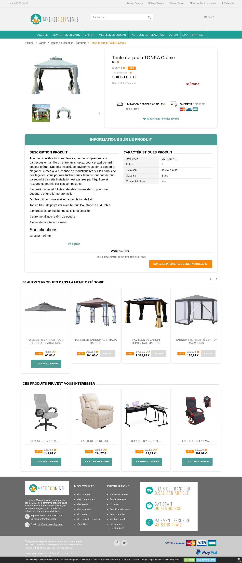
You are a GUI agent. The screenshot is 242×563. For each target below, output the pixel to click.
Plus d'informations (206, 560)
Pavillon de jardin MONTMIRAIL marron (146, 341)
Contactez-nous (118, 499)
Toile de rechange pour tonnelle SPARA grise (45, 341)
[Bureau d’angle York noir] (146, 410)
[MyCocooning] (55, 19)
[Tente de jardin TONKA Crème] (41, 113)
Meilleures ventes (119, 494)
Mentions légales (118, 519)
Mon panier (178, 3)
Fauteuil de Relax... (95, 441)
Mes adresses (84, 509)
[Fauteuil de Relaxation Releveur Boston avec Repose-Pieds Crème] (95, 410)
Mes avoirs (82, 504)
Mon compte (136, 3)
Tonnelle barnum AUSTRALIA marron (96, 341)
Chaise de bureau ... (45, 441)
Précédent (32, 109)
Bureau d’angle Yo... (146, 441)
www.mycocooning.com (37, 553)
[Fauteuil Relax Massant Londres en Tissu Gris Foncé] (196, 410)
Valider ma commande (204, 3)
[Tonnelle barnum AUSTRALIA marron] (95, 309)
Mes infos (82, 514)
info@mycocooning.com (50, 524)
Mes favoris (157, 3)
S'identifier (229, 3)
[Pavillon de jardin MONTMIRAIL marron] (146, 309)
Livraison (114, 504)
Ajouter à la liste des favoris (163, 118)
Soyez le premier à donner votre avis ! (180, 263)
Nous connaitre (117, 514)
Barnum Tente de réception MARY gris (196, 341)
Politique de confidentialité (117, 526)
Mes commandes (86, 499)
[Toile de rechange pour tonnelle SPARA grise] (45, 309)
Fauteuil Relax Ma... (196, 441)
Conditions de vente (120, 509)
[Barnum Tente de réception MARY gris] (196, 309)
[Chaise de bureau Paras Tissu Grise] (45, 410)
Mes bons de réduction (89, 519)
